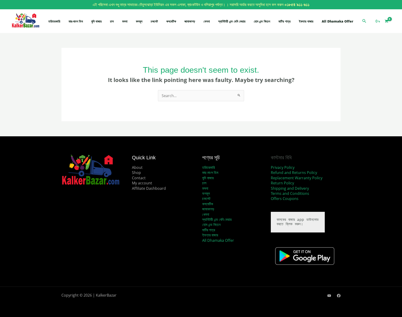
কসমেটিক (171, 21)
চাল (112, 21)
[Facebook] (339, 295)
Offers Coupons (284, 198)
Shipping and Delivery (290, 188)
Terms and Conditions (290, 193)
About (137, 167)
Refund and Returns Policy (294, 172)
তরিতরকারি (54, 21)
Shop (136, 172)
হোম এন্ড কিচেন (262, 21)
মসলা (124, 21)
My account (142, 183)
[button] (364, 21)
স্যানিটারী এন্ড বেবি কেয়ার (231, 21)
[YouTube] (329, 295)
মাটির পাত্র (284, 21)
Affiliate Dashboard (149, 188)
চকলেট (154, 21)
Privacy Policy (283, 167)
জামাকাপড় (189, 21)
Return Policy (282, 183)
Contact (139, 177)
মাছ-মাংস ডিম (76, 21)
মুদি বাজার (96, 21)
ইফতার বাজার (306, 21)
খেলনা (207, 21)
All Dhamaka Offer (337, 21)
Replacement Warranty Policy (296, 177)
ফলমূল (139, 21)
